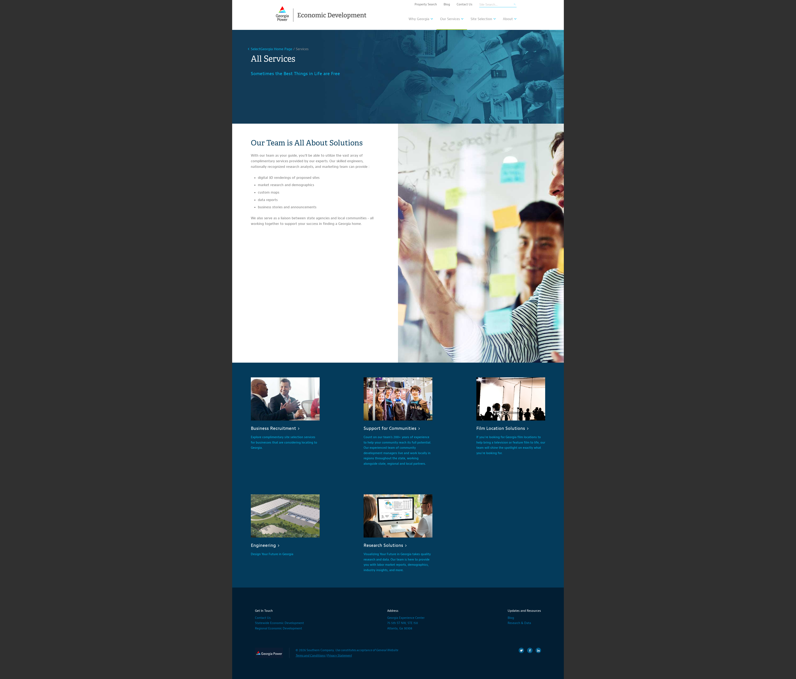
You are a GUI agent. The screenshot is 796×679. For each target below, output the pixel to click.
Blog (447, 4)
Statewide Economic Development (279, 623)
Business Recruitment (273, 428)
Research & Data (519, 623)
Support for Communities (390, 428)
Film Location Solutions (500, 428)
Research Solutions (383, 545)
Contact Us (464, 4)
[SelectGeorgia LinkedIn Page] (538, 650)
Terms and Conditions (310, 656)
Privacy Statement (339, 656)
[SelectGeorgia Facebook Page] (530, 650)
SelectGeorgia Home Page (271, 49)
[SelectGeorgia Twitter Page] (521, 650)
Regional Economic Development (278, 628)
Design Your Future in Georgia (272, 554)
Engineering (263, 545)
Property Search (426, 4)
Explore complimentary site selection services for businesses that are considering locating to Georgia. (284, 442)
